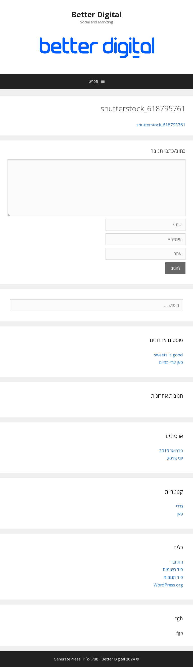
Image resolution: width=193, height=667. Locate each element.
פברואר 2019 (171, 451)
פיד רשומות (173, 569)
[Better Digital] (96, 46)
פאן (180, 514)
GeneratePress (67, 658)
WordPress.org (168, 585)
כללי (179, 506)
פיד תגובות (173, 577)
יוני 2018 (175, 458)
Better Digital (96, 14)
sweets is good (168, 355)
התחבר (176, 562)
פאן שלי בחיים (171, 362)
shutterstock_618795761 (160, 125)
